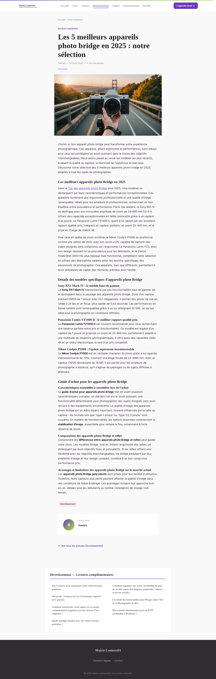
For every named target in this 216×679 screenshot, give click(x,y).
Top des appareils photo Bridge (87, 188)
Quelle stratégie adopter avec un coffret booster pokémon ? (75, 622)
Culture (85, 5)
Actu (75, 5)
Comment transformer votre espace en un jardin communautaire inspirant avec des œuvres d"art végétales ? (75, 610)
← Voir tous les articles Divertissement (80, 545)
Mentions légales (102, 660)
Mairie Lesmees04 (108, 650)
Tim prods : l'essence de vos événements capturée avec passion (76, 598)
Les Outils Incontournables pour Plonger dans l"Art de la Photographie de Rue (137, 601)
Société (147, 5)
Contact (118, 660)
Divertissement (101, 5)
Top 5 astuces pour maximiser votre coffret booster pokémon (77, 587)
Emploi (116, 5)
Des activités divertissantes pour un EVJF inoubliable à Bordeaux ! (132, 612)
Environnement (131, 5)
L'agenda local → (186, 5)
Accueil (65, 5)
